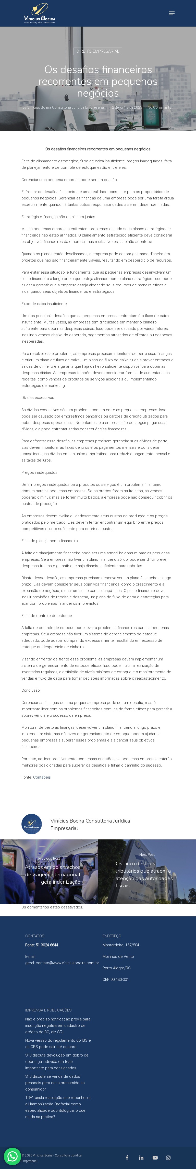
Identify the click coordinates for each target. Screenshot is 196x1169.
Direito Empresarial (98, 51)
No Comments (159, 107)
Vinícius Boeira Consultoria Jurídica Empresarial (66, 107)
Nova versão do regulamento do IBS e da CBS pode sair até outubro (58, 1043)
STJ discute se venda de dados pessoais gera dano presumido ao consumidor (55, 1083)
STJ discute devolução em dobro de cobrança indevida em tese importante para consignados (57, 1061)
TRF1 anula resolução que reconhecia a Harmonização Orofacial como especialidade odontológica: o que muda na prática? (58, 1107)
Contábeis (42, 777)
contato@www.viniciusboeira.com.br (67, 963)
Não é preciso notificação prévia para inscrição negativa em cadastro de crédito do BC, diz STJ (57, 1025)
